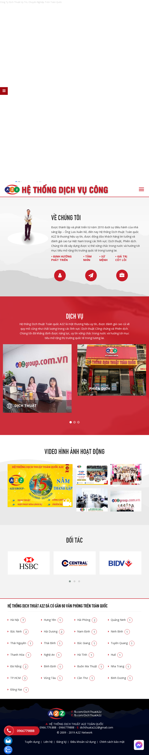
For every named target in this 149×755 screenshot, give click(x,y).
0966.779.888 (48, 727)
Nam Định (86, 631)
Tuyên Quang (122, 643)
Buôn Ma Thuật (89, 666)
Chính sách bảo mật (112, 742)
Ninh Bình (119, 631)
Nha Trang (120, 666)
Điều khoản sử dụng (83, 742)
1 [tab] (70, 422)
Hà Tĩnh (84, 654)
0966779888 (66, 727)
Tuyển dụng (32, 742)
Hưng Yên (52, 620)
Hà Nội (17, 620)
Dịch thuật (25, 405)
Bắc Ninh (18, 631)
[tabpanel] (37, 378)
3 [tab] (78, 422)
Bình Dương (121, 678)
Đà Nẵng (18, 666)
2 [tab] (74, 422)
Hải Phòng (86, 620)
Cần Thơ (85, 678)
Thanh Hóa (19, 654)
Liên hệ (48, 742)
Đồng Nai (18, 689)
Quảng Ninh (121, 620)
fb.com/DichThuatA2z (87, 712)
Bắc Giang (86, 643)
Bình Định (52, 666)
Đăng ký (61, 742)
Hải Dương (53, 631)
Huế (116, 654)
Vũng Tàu (52, 678)
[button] (70, 581)
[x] (4, 91)
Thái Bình (52, 643)
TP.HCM (18, 678)
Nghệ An (52, 654)
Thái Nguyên (20, 643)
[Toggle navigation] (141, 189)
